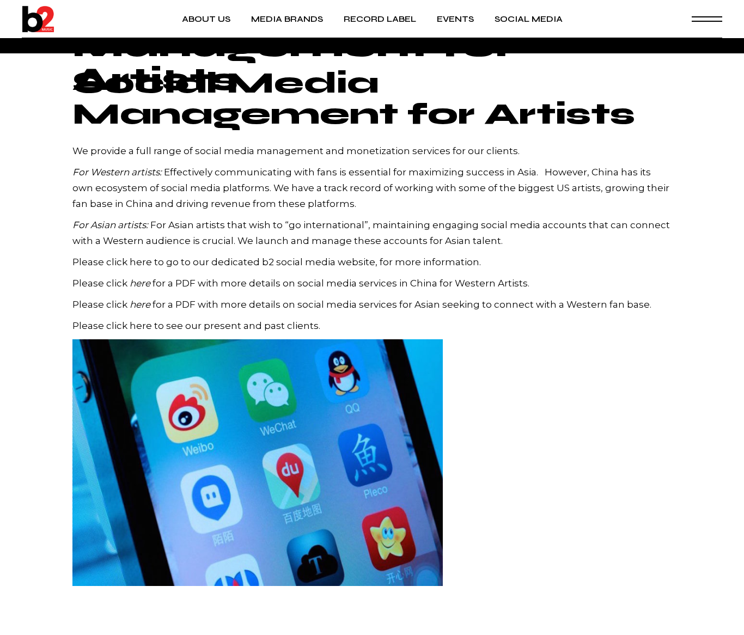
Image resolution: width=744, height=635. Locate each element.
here (141, 262)
